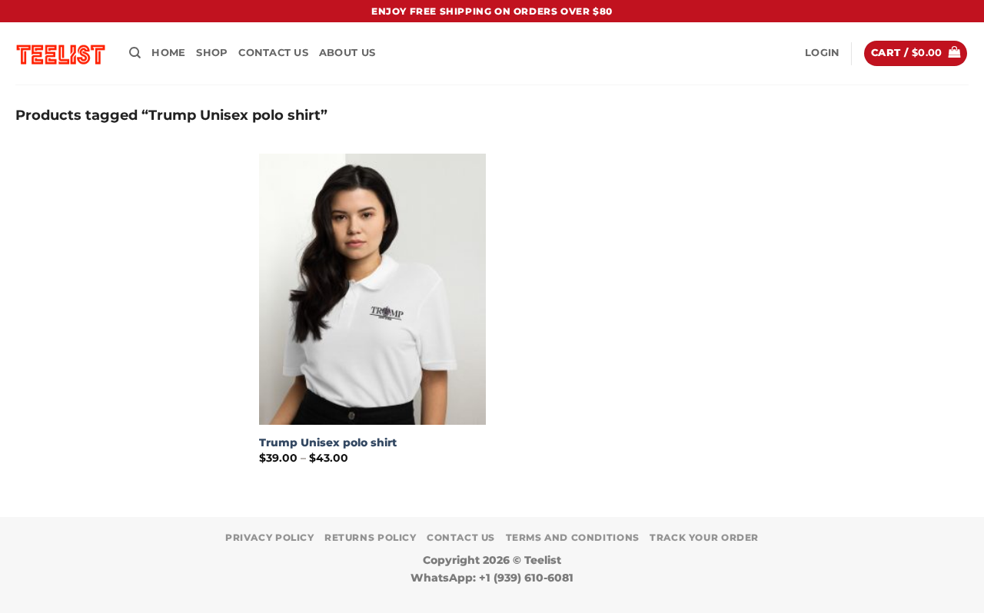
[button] (822, 53)
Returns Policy (370, 537)
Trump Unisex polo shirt (328, 442)
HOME (168, 52)
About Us (347, 52)
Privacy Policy (269, 537)
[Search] (135, 53)
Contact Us (273, 52)
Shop (212, 52)
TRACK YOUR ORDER (704, 537)
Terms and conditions (573, 537)
